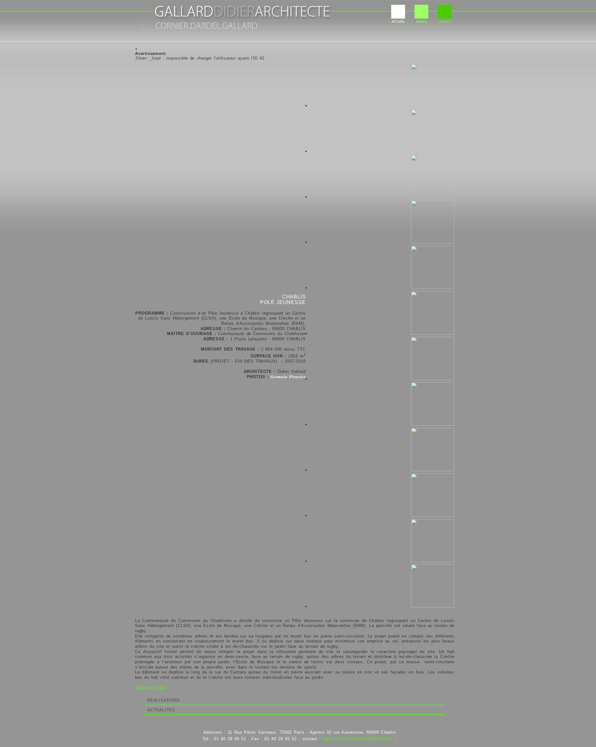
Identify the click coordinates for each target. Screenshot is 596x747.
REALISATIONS (163, 700)
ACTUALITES (161, 710)
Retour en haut (150, 687)
